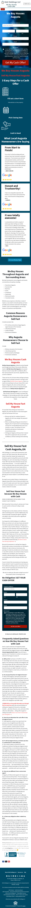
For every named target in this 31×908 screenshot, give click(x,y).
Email (15, 42)
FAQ (25, 872)
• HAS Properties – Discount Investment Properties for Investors (15, 891)
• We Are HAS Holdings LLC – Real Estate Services (15, 893)
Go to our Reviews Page (15, 260)
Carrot (24, 906)
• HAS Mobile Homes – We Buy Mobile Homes (15, 896)
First (8, 33)
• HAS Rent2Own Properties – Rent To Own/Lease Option (15, 894)
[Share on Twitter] (6, 861)
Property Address (15, 23)
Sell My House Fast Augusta (15, 75)
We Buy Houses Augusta (15, 71)
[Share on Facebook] (3, 861)
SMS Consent (15, 47)
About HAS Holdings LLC (11, 872)
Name (15, 29)
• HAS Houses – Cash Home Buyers (15, 890)
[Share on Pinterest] (9, 861)
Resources (20, 872)
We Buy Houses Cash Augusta (15, 361)
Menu (3, 9)
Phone (15, 36)
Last (22, 33)
